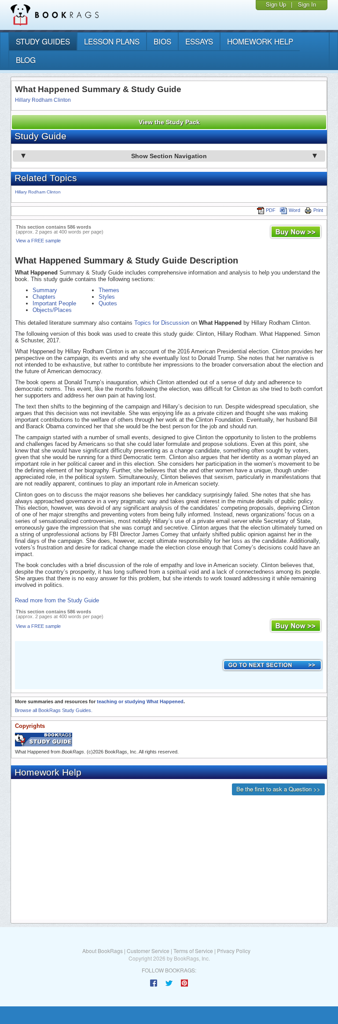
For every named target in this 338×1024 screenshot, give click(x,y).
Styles (107, 296)
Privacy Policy (233, 950)
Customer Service (148, 950)
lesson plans (112, 41)
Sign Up (276, 4)
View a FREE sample (38, 240)
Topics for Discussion (161, 322)
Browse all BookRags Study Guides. (53, 710)
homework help (260, 41)
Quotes (108, 303)
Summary (45, 290)
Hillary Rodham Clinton (43, 100)
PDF (271, 210)
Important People (54, 303)
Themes (109, 290)
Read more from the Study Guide (57, 600)
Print (318, 210)
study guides (43, 41)
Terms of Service (193, 950)
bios (162, 41)
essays (199, 41)
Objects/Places (52, 310)
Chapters (44, 296)
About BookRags (102, 950)
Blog (26, 59)
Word (294, 210)
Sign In (307, 4)
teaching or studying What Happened (140, 701)
